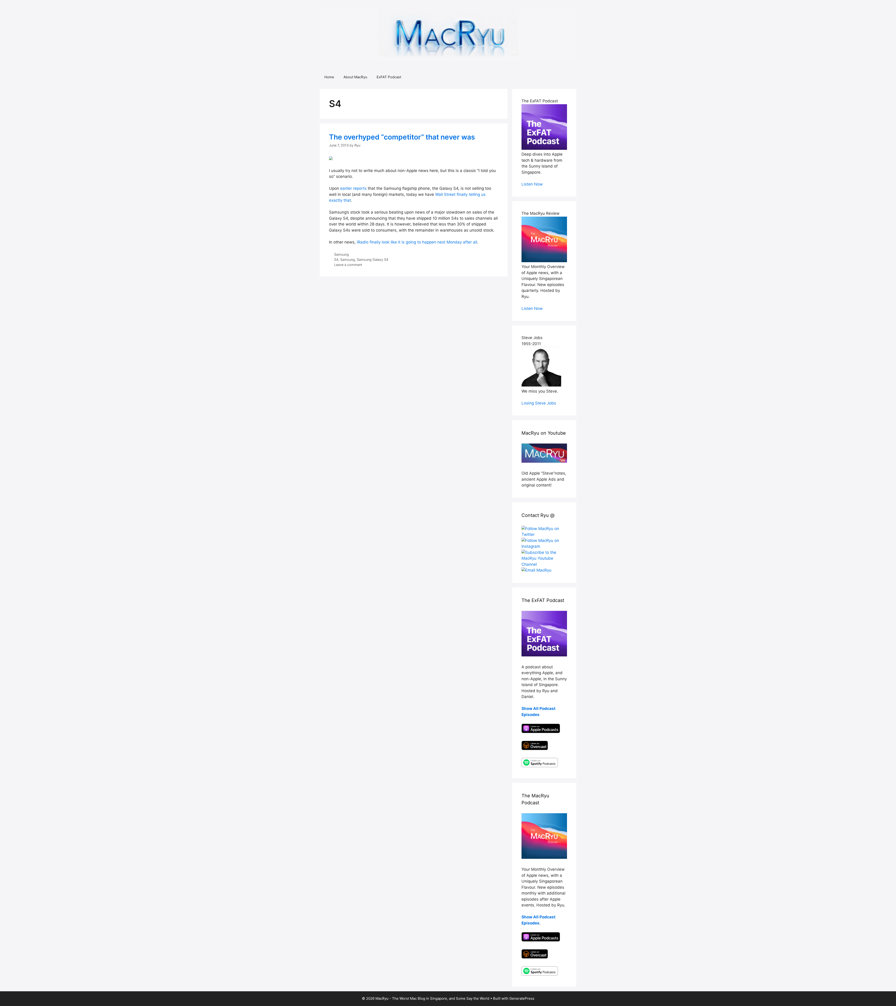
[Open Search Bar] (569, 77)
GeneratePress (521, 998)
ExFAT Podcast (389, 77)
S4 (336, 259)
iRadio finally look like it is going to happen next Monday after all (417, 242)
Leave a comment (348, 265)
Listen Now (532, 184)
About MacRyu (355, 77)
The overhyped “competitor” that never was (402, 137)
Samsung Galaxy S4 (372, 259)
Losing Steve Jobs (539, 403)
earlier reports (353, 188)
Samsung (341, 254)
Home (329, 77)
